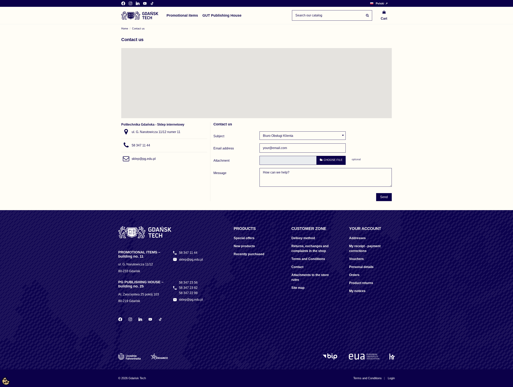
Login (391, 378)
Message (219, 173)
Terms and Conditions (308, 259)
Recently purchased (249, 254)
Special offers (244, 238)
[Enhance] (159, 356)
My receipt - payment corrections (365, 248)
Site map (298, 287)
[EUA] (364, 356)
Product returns (361, 283)
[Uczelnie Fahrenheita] (129, 356)
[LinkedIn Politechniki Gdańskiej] (138, 3)
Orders (354, 275)
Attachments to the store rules (310, 277)
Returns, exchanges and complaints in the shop (310, 248)
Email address (223, 148)
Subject (218, 136)
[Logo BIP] (331, 356)
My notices (357, 291)
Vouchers (356, 259)
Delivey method (303, 238)
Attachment (221, 160)
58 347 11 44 (141, 145)
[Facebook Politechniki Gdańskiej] (123, 3)
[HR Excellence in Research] (392, 356)
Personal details (361, 267)
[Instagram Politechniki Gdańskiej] (130, 3)
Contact (297, 267)
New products (244, 246)
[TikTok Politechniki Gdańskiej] (152, 3)
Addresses (357, 238)
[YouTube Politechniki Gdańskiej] (145, 3)
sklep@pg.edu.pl (144, 158)
